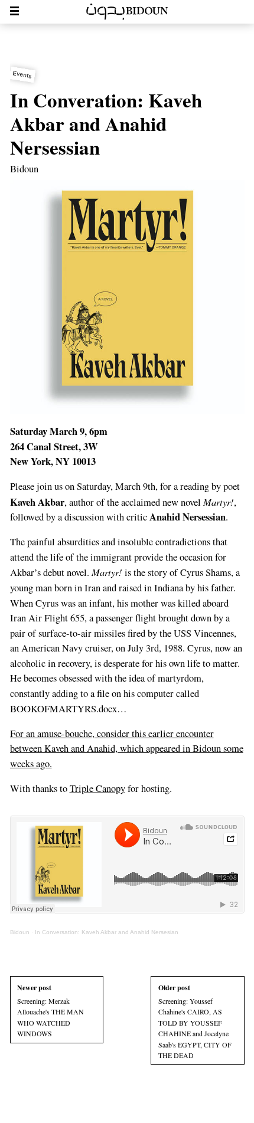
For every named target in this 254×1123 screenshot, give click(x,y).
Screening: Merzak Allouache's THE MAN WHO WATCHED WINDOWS (50, 1010)
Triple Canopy (97, 788)
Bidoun (24, 168)
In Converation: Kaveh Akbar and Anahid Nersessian (106, 123)
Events (22, 74)
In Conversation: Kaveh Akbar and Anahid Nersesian (106, 932)
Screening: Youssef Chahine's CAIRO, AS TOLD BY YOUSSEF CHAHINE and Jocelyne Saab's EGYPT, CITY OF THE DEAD (195, 1021)
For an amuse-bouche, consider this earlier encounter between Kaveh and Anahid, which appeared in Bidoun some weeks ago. (126, 748)
